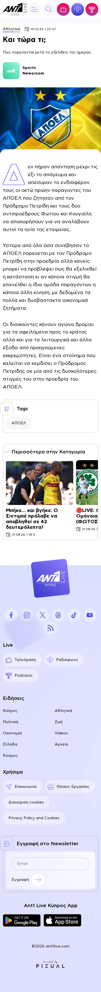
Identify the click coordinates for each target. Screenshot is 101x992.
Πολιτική (10, 722)
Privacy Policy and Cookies (33, 818)
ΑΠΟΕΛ (19, 423)
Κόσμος (10, 756)
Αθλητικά (11, 29)
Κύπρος (10, 711)
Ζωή (59, 722)
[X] (42, 615)
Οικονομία (12, 733)
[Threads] (58, 615)
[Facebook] (11, 615)
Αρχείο (61, 744)
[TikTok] (74, 615)
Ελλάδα (10, 744)
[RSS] (50, 627)
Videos (61, 733)
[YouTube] (89, 615)
